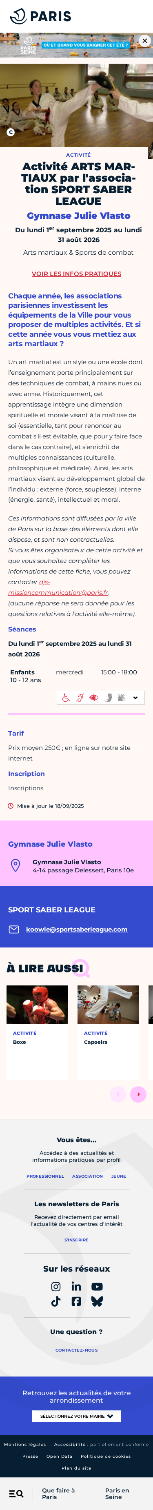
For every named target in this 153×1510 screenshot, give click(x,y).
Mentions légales (25, 1444)
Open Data (60, 1456)
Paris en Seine (117, 1494)
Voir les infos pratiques (76, 274)
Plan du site (76, 1468)
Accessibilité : (101, 1444)
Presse (30, 1456)
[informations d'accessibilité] (101, 698)
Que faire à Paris (58, 1494)
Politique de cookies (106, 1456)
